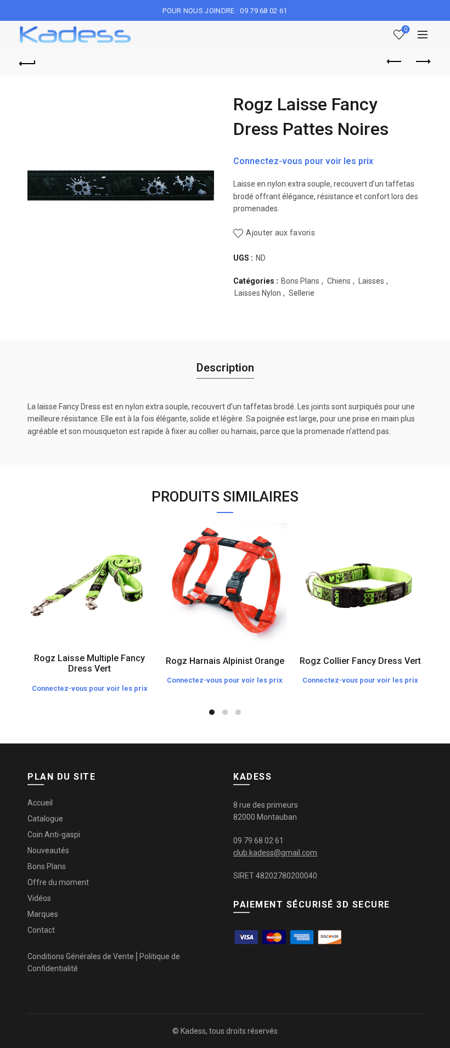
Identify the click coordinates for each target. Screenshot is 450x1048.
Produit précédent (395, 62)
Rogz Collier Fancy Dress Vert (360, 661)
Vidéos (39, 898)
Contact (41, 930)
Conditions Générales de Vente (80, 956)
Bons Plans (300, 281)
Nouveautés (48, 850)
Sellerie (301, 293)
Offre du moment (58, 882)
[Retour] (28, 62)
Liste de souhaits (405, 29)
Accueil (40, 802)
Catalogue (45, 818)
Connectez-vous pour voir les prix (303, 161)
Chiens (339, 281)
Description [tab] (225, 367)
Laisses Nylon (257, 293)
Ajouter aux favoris (280, 232)
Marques (42, 914)
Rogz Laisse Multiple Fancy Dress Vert (89, 663)
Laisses (371, 281)
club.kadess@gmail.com (275, 852)
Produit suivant (422, 62)
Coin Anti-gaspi (53, 834)
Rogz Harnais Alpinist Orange (225, 661)
